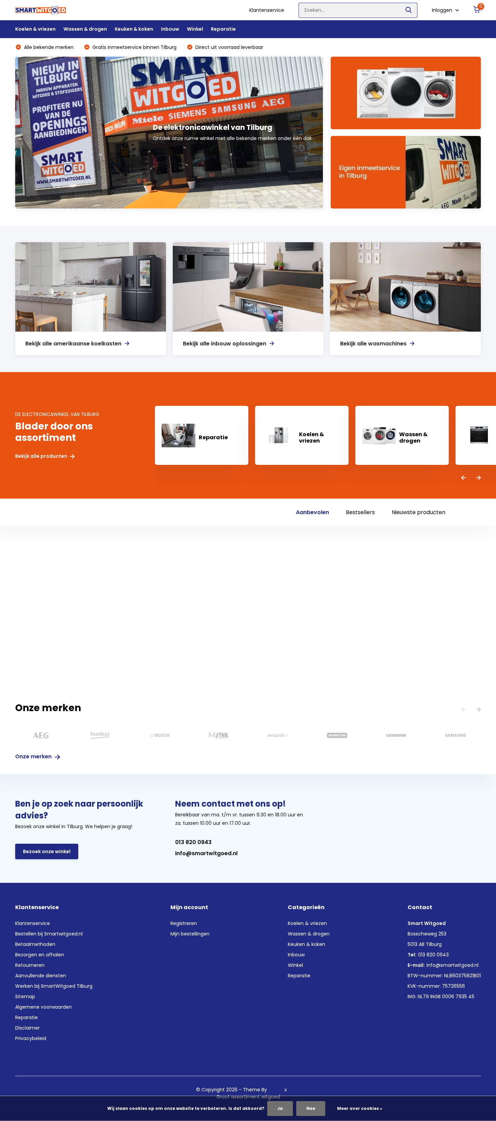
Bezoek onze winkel (47, 851)
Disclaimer (27, 1028)
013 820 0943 (193, 842)
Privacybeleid (30, 1038)
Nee (310, 1108)
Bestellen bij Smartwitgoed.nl (49, 933)
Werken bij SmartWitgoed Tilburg (53, 986)
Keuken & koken (134, 29)
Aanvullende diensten (40, 975)
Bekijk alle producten (41, 456)
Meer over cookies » (359, 1108)
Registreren (183, 923)
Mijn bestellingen (190, 933)
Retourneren (30, 965)
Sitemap (25, 996)
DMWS (275, 1089)
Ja (280, 1108)
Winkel (195, 29)
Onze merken (34, 756)
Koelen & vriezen (35, 29)
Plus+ (294, 1089)
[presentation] (463, 478)
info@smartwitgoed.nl (206, 853)
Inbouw (170, 29)
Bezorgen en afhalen (39, 954)
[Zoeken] (409, 10)
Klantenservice (266, 10)
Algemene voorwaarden (43, 1007)
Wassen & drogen (85, 29)
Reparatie (223, 29)
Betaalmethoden (35, 944)
